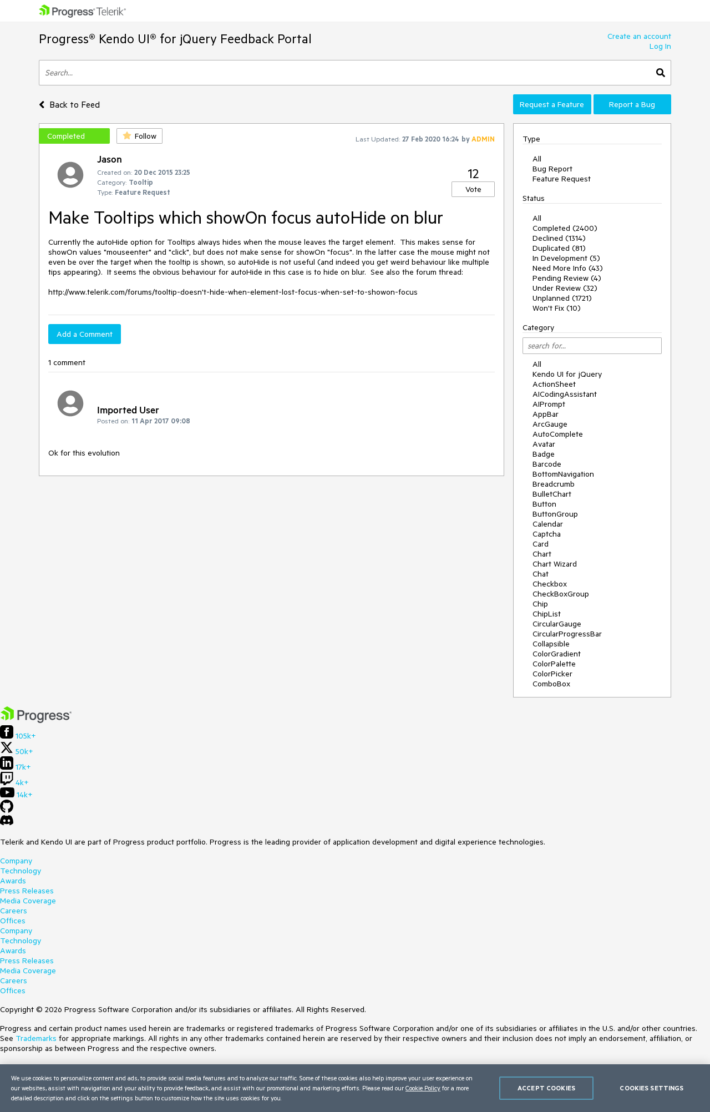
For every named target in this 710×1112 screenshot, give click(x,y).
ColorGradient (556, 654)
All (536, 159)
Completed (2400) (564, 228)
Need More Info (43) (567, 268)
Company (16, 861)
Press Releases (27, 891)
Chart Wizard (554, 564)
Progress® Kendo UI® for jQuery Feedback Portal (175, 39)
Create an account (639, 36)
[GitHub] (6, 810)
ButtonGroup (555, 514)
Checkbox (549, 584)
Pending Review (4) (566, 278)
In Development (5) (566, 258)
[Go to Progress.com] (36, 720)
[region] (355, 1088)
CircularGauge (556, 624)
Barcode (546, 464)
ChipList (546, 614)
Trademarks (36, 1038)
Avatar (543, 444)
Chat (540, 574)
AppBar (545, 414)
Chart (541, 554)
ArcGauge (549, 424)
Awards (13, 881)
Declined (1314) (559, 238)
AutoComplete (557, 434)
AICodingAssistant (564, 394)
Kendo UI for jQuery (567, 374)
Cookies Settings (651, 1088)
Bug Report (552, 169)
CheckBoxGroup (560, 594)
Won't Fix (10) (556, 308)
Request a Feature (552, 104)
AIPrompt (548, 404)
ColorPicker (552, 674)
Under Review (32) (564, 288)
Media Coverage (28, 901)
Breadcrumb (553, 484)
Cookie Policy (422, 1088)
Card (540, 544)
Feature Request (561, 179)
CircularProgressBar (567, 634)
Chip (540, 604)
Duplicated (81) (559, 248)
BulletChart (551, 494)
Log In (660, 46)
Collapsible (551, 644)
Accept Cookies (546, 1088)
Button (544, 504)
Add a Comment (85, 334)
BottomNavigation (563, 474)
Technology (20, 871)
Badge (543, 454)
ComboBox (551, 684)
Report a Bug (632, 104)
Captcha (546, 534)
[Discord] (6, 823)
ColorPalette (554, 664)
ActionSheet (554, 384)
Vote (473, 189)
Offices (13, 921)
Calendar (547, 524)
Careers (13, 911)
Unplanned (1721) (562, 298)
